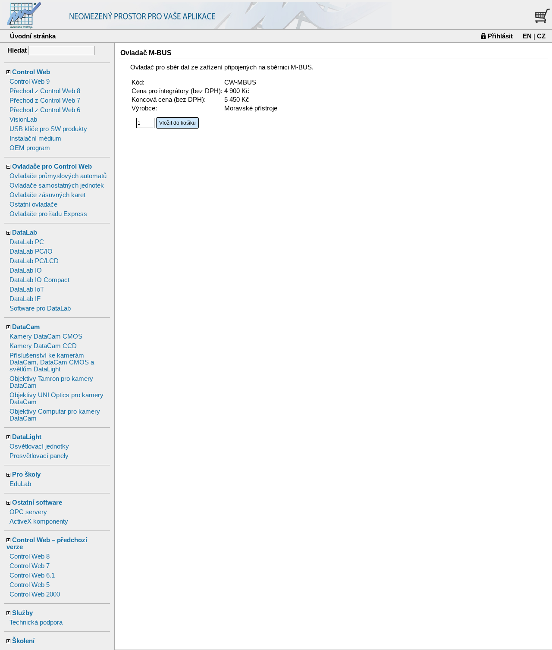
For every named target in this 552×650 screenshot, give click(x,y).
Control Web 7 (29, 565)
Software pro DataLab (40, 308)
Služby (22, 612)
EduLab (20, 483)
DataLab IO (25, 270)
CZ (541, 36)
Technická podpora (36, 622)
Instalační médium (35, 138)
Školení (23, 640)
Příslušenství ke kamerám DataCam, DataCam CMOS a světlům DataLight (51, 362)
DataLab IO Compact (39, 279)
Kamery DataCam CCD (43, 345)
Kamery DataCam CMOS (45, 336)
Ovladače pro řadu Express (48, 213)
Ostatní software (37, 502)
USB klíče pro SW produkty (48, 129)
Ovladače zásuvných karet (47, 195)
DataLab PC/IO (31, 251)
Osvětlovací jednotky (39, 446)
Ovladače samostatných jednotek (56, 185)
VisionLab (23, 119)
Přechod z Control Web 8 (44, 91)
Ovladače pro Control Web (52, 166)
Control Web (31, 72)
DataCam (26, 326)
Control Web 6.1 (32, 575)
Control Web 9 (29, 81)
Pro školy (26, 474)
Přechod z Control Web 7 (44, 100)
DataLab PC (26, 242)
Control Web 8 (29, 556)
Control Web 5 (29, 584)
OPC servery (28, 512)
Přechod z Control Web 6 (44, 110)
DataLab (24, 232)
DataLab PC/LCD (34, 260)
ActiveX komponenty (38, 521)
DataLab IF (25, 298)
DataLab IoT (26, 289)
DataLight (26, 436)
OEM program (29, 147)
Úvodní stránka (33, 36)
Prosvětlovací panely (39, 455)
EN (527, 36)
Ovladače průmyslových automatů (58, 176)
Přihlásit (500, 36)
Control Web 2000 (34, 594)
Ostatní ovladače (33, 204)
